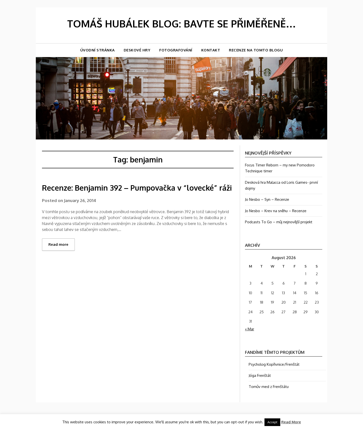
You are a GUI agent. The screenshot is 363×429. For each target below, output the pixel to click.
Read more (58, 244)
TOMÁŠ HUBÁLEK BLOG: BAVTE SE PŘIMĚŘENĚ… (181, 23)
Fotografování (175, 50)
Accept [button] (272, 422)
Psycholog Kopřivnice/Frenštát (274, 364)
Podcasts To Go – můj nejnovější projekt (278, 222)
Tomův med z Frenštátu (269, 386)
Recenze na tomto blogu (256, 50)
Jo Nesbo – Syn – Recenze (267, 199)
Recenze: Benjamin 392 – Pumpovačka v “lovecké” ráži (137, 187)
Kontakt (210, 50)
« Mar (249, 329)
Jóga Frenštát (260, 375)
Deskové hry (137, 50)
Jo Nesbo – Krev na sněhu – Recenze (275, 210)
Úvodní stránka (97, 50)
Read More (291, 422)
